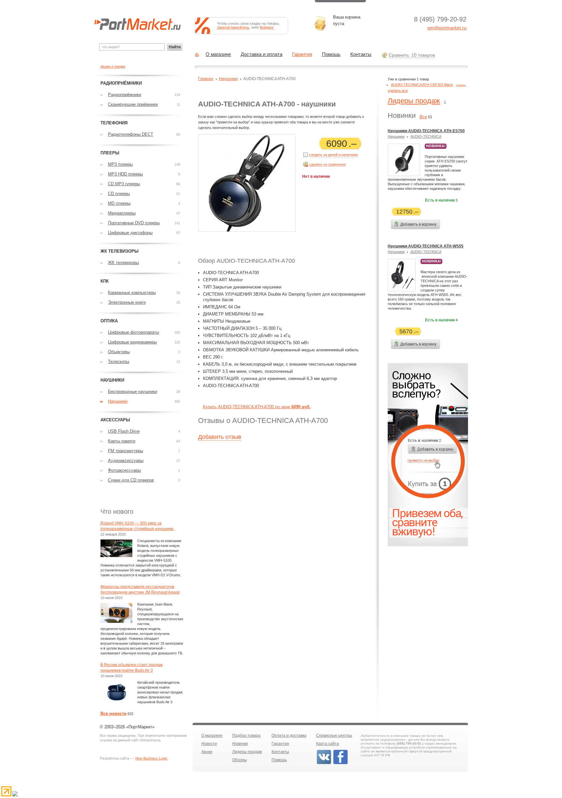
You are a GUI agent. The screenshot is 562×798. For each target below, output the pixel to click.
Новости (209, 743)
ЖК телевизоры (123, 262)
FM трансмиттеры (125, 450)
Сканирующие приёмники (133, 104)
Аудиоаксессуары (125, 460)
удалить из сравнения (327, 164)
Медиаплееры (122, 213)
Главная (205, 79)
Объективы (119, 351)
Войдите (267, 27)
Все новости (113, 713)
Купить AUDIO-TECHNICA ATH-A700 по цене (257, 406)
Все (423, 116)
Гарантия (302, 54)
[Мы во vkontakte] (324, 763)
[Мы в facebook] (340, 763)
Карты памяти (121, 441)
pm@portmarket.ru (446, 27)
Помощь (331, 54)
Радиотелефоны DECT (130, 134)
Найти (175, 47)
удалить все (398, 90)
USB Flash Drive (124, 431)
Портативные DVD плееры (134, 222)
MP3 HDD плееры (125, 174)
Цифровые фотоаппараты (133, 332)
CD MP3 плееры (124, 183)
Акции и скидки (112, 66)
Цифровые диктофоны (130, 232)
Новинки (240, 743)
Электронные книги (127, 302)
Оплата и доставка (289, 735)
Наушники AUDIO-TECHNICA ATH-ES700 (426, 131)
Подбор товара (246, 735)
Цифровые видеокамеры (132, 342)
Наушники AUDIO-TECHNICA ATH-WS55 (425, 246)
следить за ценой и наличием (333, 155)
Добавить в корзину (418, 224)
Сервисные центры (334, 735)
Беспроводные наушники (132, 391)
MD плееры (119, 203)
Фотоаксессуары (124, 470)
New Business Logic (151, 758)
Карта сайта (327, 743)
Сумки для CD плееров (131, 480)
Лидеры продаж (414, 101)
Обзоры (239, 760)
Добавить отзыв (219, 437)
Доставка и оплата (261, 54)
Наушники (228, 79)
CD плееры (119, 193)
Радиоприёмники (124, 94)
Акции (206, 751)
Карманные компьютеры (132, 292)
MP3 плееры (120, 164)
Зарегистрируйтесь (233, 27)
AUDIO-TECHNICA (425, 136)
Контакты (360, 54)
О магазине (218, 54)
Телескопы (118, 361)
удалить (461, 85)
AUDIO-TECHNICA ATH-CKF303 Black (422, 85)
